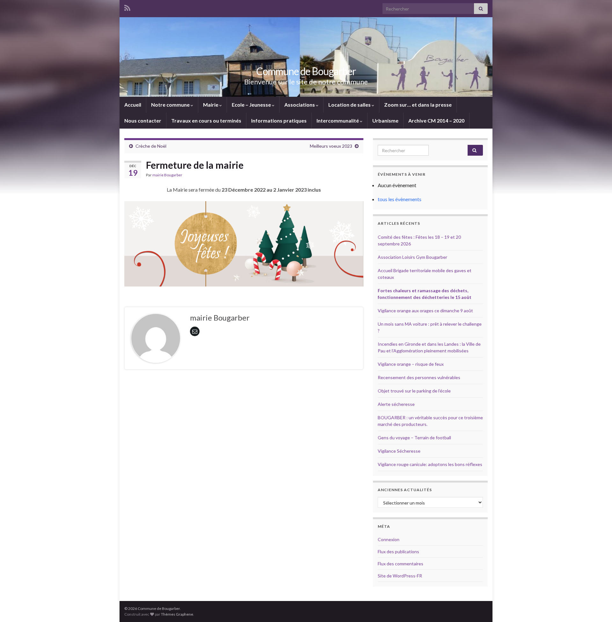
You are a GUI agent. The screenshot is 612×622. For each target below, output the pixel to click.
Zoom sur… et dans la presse (418, 105)
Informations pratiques (279, 120)
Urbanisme (385, 120)
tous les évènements (399, 199)
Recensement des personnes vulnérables (419, 377)
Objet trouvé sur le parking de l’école (414, 390)
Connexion (388, 539)
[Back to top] (598, 608)
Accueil (132, 105)
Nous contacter (142, 120)
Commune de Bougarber (306, 71)
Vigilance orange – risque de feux (411, 364)
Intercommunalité (338, 120)
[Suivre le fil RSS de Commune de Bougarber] (127, 6)
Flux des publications (398, 551)
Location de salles (350, 105)
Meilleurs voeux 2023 (331, 146)
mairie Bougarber (167, 175)
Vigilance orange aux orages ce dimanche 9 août (425, 310)
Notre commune (171, 105)
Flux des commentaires (400, 563)
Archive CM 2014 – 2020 (436, 120)
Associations (300, 105)
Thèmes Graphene (177, 614)
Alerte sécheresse (396, 404)
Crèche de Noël (150, 146)
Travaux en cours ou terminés (206, 120)
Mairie (211, 105)
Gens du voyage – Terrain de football (414, 437)
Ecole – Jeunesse (252, 105)
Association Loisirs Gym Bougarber (412, 257)
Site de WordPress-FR (400, 575)
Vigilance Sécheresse (399, 451)
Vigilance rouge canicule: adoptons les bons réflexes (430, 464)
